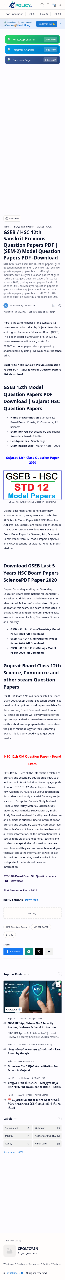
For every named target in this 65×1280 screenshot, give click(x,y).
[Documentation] (14, 14)
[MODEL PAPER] (41, 927)
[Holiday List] (27, 1078)
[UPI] (40, 1018)
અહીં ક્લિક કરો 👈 (46, 23)
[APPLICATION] (29, 1044)
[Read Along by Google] (48, 1044)
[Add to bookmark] (58, 984)
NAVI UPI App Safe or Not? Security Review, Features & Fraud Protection (32, 1025)
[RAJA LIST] (40, 1078)
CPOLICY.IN (13, 1273)
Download (31, 899)
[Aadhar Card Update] (47, 1136)
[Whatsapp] (8, 1264)
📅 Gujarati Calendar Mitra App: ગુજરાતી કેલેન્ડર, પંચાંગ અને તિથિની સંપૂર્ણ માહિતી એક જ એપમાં (34, 1104)
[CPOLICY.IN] (20, 5)
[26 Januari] (47, 1128)
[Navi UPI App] (29, 1018)
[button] (5, 4)
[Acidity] (17, 1143)
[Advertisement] (32, 103)
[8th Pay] (17, 1136)
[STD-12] (9, 935)
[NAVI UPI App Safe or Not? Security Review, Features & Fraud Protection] (32, 997)
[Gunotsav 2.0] (27, 1061)
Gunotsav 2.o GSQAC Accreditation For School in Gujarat (33, 1068)
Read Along (23, 25)
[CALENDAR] (42, 1094)
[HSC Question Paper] (16, 927)
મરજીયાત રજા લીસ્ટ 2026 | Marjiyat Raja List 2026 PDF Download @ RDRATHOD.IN (34, 1085)
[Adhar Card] (47, 1143)
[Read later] (54, 305)
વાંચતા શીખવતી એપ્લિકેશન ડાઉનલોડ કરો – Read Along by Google (35, 1051)
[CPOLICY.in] (22, 305)
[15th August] (17, 1128)
